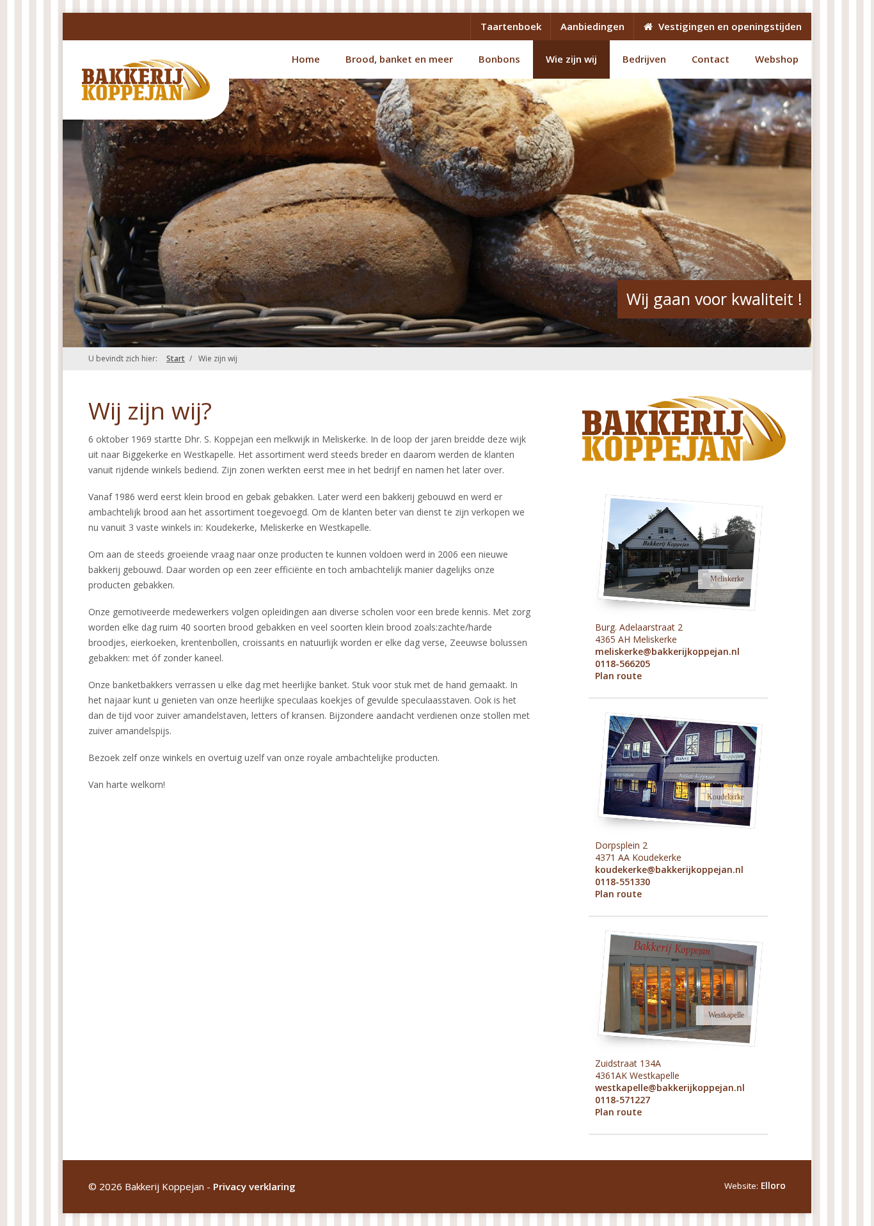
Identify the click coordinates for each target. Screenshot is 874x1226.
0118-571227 (622, 1100)
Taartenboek (511, 26)
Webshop (777, 58)
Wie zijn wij (571, 58)
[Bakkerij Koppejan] (146, 80)
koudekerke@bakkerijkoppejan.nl (669, 869)
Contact (710, 58)
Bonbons (499, 58)
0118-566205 (622, 663)
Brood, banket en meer (399, 58)
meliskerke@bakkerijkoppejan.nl (667, 651)
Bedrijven (644, 58)
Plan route (618, 676)
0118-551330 (622, 882)
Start (175, 358)
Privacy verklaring (254, 1186)
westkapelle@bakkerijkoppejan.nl (670, 1087)
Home (306, 58)
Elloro (773, 1185)
